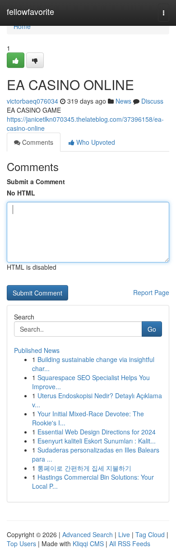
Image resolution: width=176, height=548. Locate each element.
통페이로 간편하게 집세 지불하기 (84, 467)
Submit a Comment (36, 181)
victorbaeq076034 (32, 100)
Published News (37, 350)
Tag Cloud (150, 534)
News (123, 100)
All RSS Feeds (129, 543)
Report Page (151, 292)
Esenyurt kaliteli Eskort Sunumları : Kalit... (96, 440)
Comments (36, 142)
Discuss (152, 100)
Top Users (21, 543)
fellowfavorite (30, 11)
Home (22, 26)
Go (152, 329)
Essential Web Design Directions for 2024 (96, 431)
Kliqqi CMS (88, 543)
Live (124, 534)
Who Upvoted (94, 142)
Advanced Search (87, 534)
